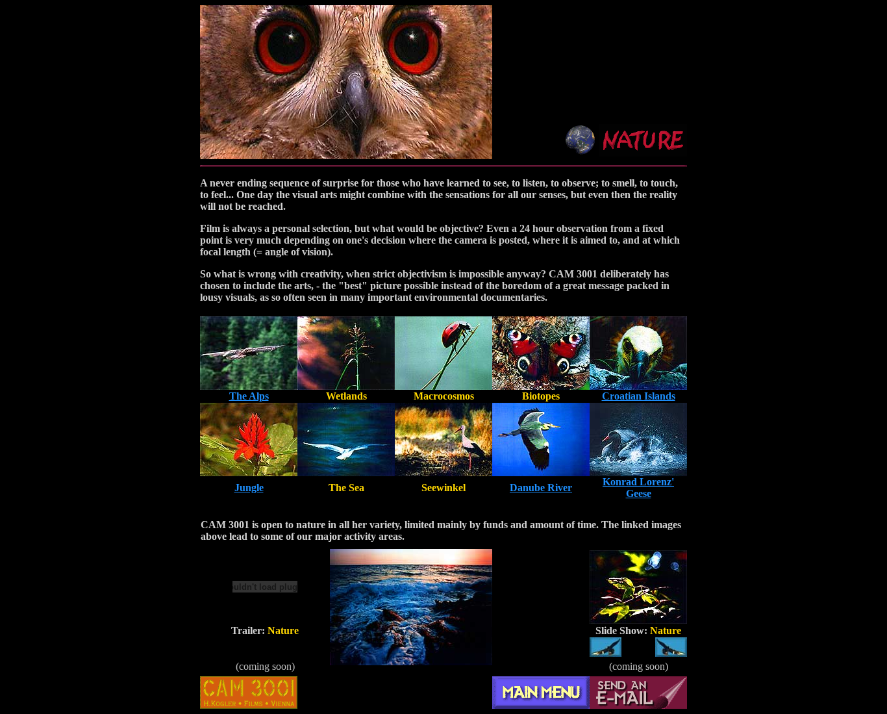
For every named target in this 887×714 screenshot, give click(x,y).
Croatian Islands (638, 396)
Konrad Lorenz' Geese (638, 487)
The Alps (249, 396)
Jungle (249, 487)
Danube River (541, 487)
